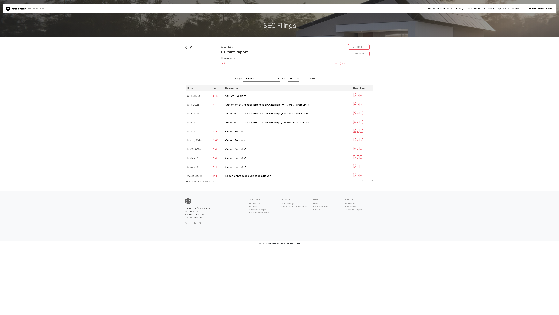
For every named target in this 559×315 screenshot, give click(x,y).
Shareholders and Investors (294, 206)
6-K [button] (188, 47)
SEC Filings (459, 8)
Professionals (352, 206)
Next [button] (205, 181)
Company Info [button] (473, 8)
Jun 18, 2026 (194, 149)
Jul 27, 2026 (193, 95)
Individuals (350, 203)
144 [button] (215, 175)
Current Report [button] (234, 51)
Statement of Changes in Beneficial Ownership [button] (253, 104)
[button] (343, 63)
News (316, 203)
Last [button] (211, 181)
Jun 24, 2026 (194, 140)
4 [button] (213, 104)
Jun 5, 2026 (193, 158)
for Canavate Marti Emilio (296, 104)
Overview (431, 8)
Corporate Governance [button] (507, 8)
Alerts (524, 8)
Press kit (317, 209)
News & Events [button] (444, 8)
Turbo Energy (287, 203)
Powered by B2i (367, 181)
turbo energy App (257, 209)
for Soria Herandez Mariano (297, 122)
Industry (253, 206)
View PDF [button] (357, 53)
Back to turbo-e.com (542, 8)
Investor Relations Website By (279, 244)
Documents (228, 58)
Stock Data (489, 8)
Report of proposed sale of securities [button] (247, 175)
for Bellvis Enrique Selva (295, 113)
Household (254, 203)
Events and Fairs (320, 206)
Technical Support (354, 209)
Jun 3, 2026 (193, 166)
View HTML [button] (357, 47)
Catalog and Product (259, 212)
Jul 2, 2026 (193, 131)
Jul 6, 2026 (193, 104)
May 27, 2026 (194, 175)
